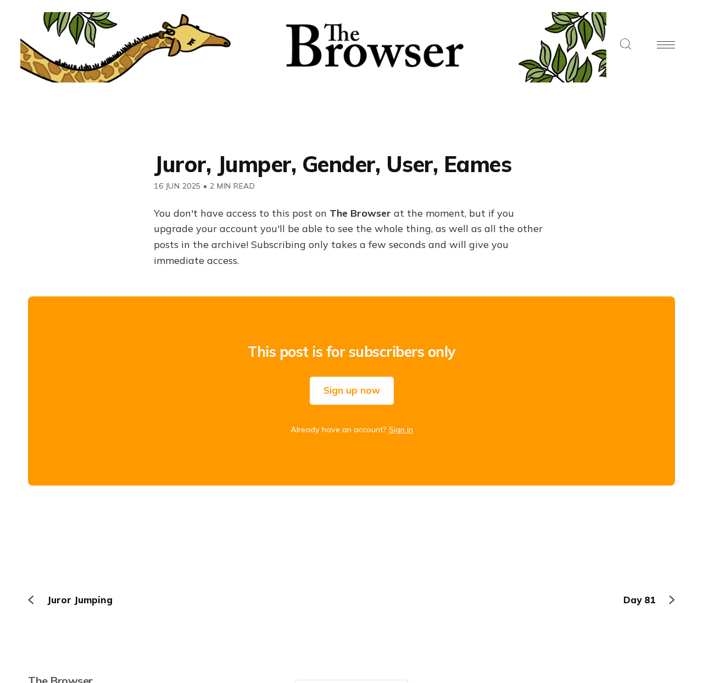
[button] (626, 44)
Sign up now (351, 390)
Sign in (401, 429)
